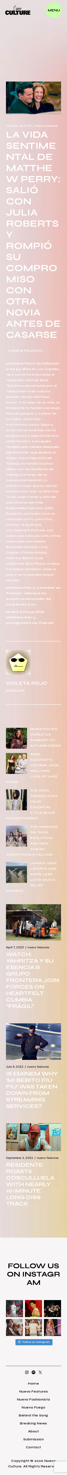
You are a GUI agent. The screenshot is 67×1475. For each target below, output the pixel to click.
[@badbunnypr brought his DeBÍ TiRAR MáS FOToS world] (14, 1308)
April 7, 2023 (15, 947)
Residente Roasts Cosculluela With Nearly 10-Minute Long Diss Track (30, 1184)
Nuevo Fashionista (33, 1399)
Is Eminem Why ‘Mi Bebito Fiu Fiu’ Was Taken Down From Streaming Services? (32, 1089)
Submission (33, 1439)
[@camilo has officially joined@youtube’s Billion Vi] (33, 1308)
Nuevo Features (46, 126)
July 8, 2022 (14, 1067)
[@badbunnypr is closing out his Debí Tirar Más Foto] (33, 1327)
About (33, 1431)
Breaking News (33, 1423)
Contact (33, 1447)
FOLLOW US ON (33, 1270)
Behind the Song (33, 1415)
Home (33, 1383)
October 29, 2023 (18, 126)
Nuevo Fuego (33, 1407)
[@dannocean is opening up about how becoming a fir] (14, 1327)
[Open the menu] (54, 10)
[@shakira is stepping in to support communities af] (52, 1327)
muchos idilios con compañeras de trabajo (29, 469)
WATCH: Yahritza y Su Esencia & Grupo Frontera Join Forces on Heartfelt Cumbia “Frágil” (32, 980)
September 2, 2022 (19, 1158)
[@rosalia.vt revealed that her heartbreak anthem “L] (52, 1308)
